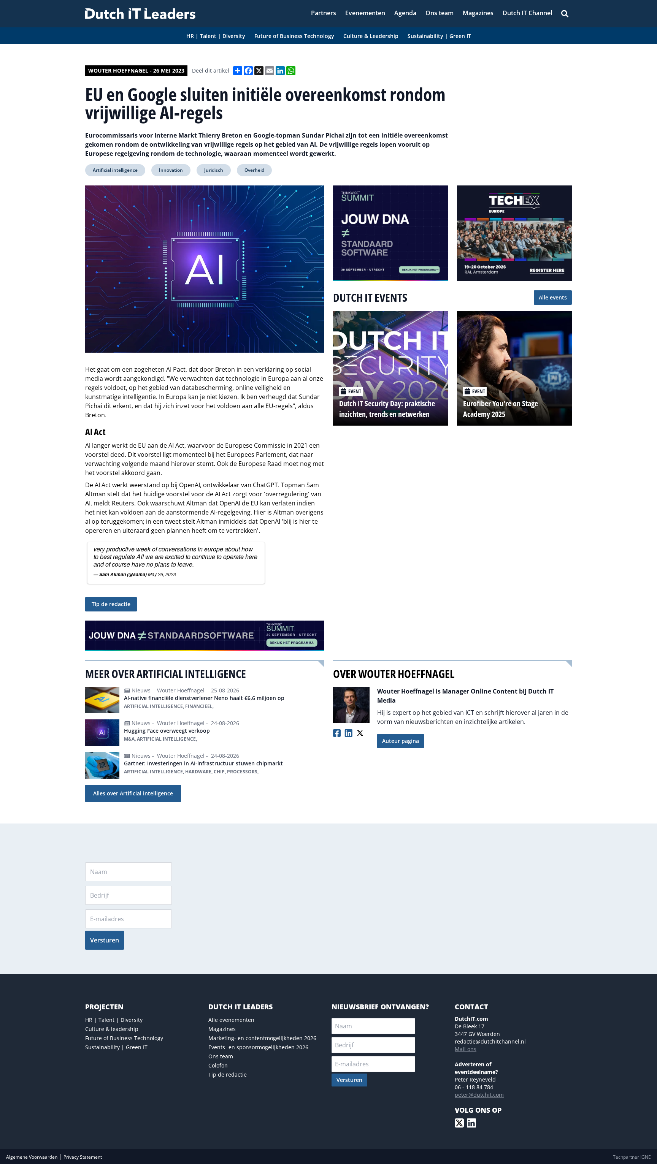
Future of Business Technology (124, 1038)
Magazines (222, 1029)
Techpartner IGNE (632, 1157)
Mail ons (465, 1049)
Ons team (220, 1056)
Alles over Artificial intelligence (133, 793)
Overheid (254, 170)
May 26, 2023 (162, 574)
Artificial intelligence (115, 170)
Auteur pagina (400, 740)
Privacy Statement (82, 1157)
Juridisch (213, 170)
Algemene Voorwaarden (32, 1157)
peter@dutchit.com (479, 1094)
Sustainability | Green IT (116, 1047)
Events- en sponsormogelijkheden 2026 (258, 1047)
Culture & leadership (111, 1029)
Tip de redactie (111, 604)
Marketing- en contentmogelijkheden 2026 (262, 1038)
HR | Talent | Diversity (114, 1019)
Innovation (171, 170)
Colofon (218, 1065)
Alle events (553, 297)
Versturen (104, 940)
